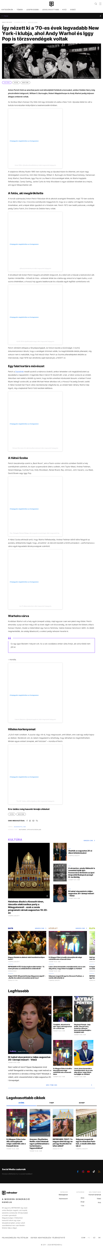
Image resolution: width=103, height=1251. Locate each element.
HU (89, 1237)
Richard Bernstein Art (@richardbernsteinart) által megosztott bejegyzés (35, 448)
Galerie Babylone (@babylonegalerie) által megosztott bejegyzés (35, 719)
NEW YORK (25, 82)
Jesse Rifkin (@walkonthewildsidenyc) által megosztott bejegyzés (35, 165)
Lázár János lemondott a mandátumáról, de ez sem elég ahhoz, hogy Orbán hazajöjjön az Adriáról (67, 968)
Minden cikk (88, 840)
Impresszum (63, 1199)
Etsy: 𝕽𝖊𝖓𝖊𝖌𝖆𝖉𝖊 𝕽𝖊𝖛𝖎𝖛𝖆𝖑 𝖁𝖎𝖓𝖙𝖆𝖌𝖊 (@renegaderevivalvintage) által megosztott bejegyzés (37, 533)
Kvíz (64, 10)
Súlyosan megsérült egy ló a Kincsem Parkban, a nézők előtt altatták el (66, 977)
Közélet (53, 928)
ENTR (10, 928)
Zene (82, 1198)
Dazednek (19, 372)
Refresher (64, 1192)
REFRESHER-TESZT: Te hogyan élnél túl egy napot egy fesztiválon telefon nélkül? (63, 1142)
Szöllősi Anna (32, 22)
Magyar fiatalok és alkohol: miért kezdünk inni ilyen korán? (26, 958)
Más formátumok (95, 1192)
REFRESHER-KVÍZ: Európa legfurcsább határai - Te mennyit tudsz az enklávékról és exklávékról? (26, 968)
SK (99, 1237)
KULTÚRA (7, 82)
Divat (82, 1202)
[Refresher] (51, 4)
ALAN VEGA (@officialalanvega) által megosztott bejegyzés (35, 341)
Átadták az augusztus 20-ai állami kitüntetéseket (80, 852)
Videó (73, 10)
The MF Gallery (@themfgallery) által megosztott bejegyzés (35, 801)
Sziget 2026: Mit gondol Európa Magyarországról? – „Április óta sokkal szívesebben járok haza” (26, 977)
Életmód (94, 928)
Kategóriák (80, 1192)
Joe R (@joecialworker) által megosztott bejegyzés (35, 606)
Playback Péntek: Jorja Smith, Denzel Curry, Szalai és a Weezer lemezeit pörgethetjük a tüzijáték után (82, 1028)
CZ (94, 1237)
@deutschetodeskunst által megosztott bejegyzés (35, 268)
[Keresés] (94, 3)
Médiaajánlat (63, 1195)
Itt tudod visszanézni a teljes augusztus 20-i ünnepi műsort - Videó (81, 893)
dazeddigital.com (20, 826)
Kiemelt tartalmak (95, 1195)
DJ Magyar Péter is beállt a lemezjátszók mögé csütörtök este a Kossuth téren (65, 958)
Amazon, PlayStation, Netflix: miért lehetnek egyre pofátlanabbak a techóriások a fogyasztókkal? (39, 1143)
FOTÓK (16, 82)
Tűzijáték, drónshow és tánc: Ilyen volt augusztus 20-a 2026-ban (62, 1026)
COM (83, 1237)
